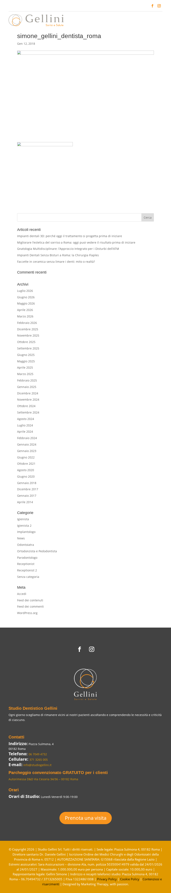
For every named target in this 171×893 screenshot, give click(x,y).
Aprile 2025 (25, 367)
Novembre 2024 (28, 399)
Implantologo (26, 532)
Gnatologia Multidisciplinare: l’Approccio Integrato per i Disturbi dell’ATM (68, 249)
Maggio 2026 (26, 303)
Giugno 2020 (26, 476)
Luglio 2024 (25, 425)
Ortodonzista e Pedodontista (37, 551)
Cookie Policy (129, 879)
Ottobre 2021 (26, 464)
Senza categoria (28, 577)
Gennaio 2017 (26, 496)
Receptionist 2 (27, 570)
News (21, 538)
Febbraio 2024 (27, 438)
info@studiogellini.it (37, 765)
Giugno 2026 (26, 297)
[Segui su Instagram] (159, 5)
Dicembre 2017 (27, 489)
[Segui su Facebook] (152, 5)
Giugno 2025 (26, 355)
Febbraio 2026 (27, 323)
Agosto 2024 (25, 419)
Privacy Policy (107, 879)
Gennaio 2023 (26, 451)
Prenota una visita (85, 817)
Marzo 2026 (25, 316)
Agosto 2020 (25, 470)
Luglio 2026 (25, 291)
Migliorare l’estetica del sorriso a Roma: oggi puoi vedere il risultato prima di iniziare (76, 242)
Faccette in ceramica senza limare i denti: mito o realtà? (56, 262)
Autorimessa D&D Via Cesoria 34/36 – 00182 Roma (43, 779)
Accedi (21, 594)
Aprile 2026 (25, 310)
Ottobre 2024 (26, 406)
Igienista (23, 519)
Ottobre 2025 (26, 342)
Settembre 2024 (28, 412)
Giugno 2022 (26, 457)
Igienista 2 (24, 526)
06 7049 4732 (38, 754)
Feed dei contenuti (30, 600)
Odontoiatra (25, 545)
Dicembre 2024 (27, 393)
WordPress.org (27, 613)
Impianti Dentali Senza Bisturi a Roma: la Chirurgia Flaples (58, 255)
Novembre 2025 (28, 335)
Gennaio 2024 (26, 444)
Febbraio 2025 (27, 380)
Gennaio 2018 (26, 483)
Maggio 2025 (26, 361)
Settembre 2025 (28, 348)
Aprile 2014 (25, 502)
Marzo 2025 (25, 374)
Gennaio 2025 (26, 387)
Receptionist (25, 564)
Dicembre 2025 (27, 329)
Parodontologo (27, 558)
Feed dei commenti (30, 606)
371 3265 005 (38, 760)
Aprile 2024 (25, 431)
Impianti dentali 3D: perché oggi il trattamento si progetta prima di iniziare (69, 236)
